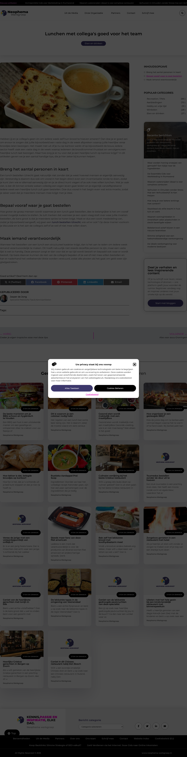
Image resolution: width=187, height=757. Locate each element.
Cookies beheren (115, 388)
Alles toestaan (72, 388)
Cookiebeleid (92, 394)
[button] (134, 364)
